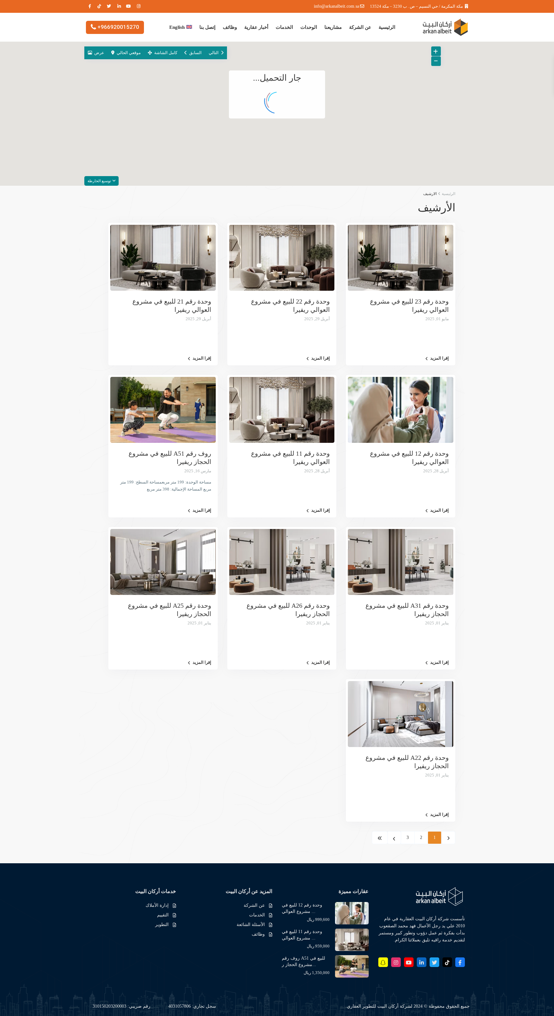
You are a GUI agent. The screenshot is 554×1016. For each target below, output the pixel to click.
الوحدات (308, 27)
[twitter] (109, 6)
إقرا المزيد (439, 358)
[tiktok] (99, 6)
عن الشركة (360, 27)
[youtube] (129, 6)
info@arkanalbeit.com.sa (336, 6)
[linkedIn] (119, 6)
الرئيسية (387, 27)
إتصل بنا (207, 27)
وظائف (230, 27)
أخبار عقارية (256, 27)
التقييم (163, 915)
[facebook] (89, 6)
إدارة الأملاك (157, 905)
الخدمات (284, 27)
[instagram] (139, 6)
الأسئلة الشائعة (251, 924)
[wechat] (383, 962)
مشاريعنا (333, 27)
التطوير (162, 924)
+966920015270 (118, 26)
